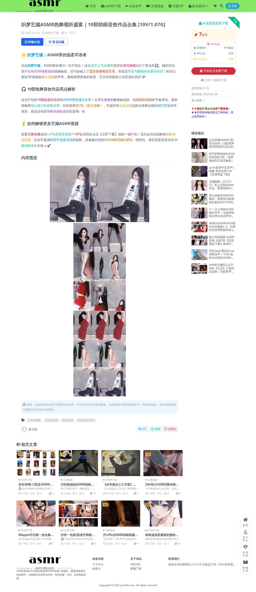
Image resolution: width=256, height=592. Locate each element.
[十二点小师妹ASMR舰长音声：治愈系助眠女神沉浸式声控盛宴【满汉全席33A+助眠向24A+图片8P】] (199, 213)
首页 (93, 6)
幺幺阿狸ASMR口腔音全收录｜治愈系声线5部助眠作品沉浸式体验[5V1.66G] (221, 145)
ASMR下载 (113, 6)
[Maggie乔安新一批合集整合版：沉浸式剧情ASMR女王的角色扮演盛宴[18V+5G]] (36, 514)
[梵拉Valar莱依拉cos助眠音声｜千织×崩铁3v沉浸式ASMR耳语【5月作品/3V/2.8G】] (199, 254)
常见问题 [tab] (58, 42)
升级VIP (178, 6)
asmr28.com (127, 585)
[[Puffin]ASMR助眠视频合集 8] (120, 514)
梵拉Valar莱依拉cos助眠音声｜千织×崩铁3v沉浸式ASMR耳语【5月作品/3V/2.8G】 (221, 257)
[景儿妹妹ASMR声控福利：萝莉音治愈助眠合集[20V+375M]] (199, 199)
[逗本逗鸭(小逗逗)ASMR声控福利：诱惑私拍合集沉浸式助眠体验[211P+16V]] (36, 463)
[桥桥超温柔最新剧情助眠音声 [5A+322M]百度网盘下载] (163, 514)
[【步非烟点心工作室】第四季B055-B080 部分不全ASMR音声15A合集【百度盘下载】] (120, 463)
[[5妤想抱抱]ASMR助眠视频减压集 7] (78, 463)
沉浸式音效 (51, 420)
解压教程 (198, 6)
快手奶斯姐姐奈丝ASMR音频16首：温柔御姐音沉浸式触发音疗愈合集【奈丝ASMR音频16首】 (222, 160)
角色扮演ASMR (86, 420)
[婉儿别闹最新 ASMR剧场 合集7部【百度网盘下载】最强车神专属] (199, 240)
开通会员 (207, 108)
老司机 (32, 429)
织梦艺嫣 (35, 54)
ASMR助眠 (34, 420)
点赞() (172, 428)
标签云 (96, 568)
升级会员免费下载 (215, 70)
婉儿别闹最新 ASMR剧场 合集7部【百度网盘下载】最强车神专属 (221, 242)
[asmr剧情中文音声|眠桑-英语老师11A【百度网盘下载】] (199, 171)
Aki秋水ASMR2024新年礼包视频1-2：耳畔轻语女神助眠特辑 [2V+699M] (222, 228)
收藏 (157, 428)
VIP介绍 (135, 564)
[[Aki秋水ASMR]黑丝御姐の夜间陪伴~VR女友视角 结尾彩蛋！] (163, 463)
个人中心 (98, 564)
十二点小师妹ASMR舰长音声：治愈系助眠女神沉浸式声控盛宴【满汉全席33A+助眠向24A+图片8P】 (222, 215)
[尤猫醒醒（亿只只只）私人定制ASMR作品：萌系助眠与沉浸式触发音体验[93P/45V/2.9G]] (199, 185)
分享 (144, 428)
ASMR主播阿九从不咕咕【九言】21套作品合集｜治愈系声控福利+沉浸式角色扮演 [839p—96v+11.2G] (222, 273)
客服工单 (136, 568)
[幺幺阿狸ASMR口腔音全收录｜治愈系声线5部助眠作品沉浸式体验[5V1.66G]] (199, 143)
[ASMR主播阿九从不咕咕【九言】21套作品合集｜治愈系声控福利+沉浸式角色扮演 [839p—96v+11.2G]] (199, 268)
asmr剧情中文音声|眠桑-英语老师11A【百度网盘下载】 (221, 171)
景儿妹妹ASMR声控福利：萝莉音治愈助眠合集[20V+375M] (221, 198)
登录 (234, 6)
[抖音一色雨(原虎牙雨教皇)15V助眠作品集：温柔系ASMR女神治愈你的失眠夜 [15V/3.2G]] (78, 514)
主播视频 (157, 6)
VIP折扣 (215, 44)
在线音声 (135, 6)
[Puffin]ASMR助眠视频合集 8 (120, 536)
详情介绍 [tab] (34, 42)
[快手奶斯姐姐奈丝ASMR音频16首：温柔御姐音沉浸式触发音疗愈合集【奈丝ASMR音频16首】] (199, 157)
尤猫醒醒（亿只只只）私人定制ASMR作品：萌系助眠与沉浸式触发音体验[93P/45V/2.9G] (222, 188)
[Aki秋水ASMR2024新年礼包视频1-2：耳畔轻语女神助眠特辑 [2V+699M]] (199, 227)
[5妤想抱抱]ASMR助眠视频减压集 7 (77, 486)
